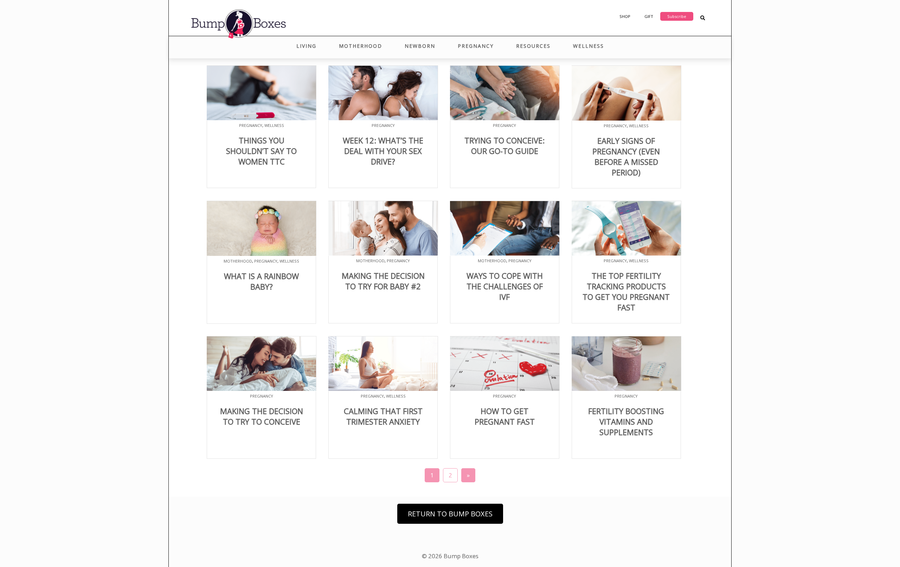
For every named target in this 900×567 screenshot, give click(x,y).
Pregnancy (476, 46)
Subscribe (676, 16)
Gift (648, 16)
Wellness (588, 46)
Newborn (420, 46)
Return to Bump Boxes (450, 513)
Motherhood (360, 46)
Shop (624, 16)
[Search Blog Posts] (702, 18)
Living (306, 46)
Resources (533, 46)
